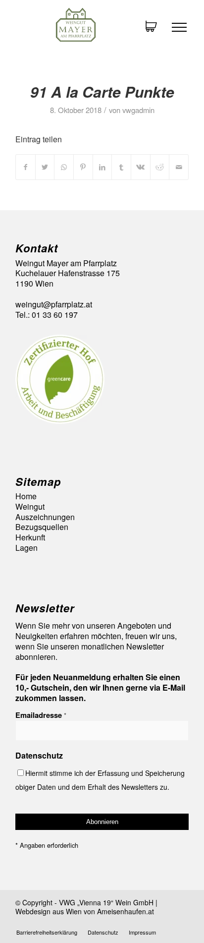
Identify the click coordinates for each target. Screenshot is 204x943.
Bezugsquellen (41, 527)
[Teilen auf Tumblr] (121, 167)
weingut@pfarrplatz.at (53, 304)
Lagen (26, 548)
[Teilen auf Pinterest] (83, 167)
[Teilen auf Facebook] (25, 167)
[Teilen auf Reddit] (160, 167)
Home (26, 496)
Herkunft (30, 537)
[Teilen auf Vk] (140, 167)
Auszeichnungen (45, 517)
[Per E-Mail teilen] (178, 167)
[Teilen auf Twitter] (45, 167)
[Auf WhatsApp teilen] (63, 167)
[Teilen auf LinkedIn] (102, 167)
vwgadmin (138, 110)
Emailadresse (40, 714)
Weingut (30, 507)
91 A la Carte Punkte (102, 91)
